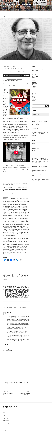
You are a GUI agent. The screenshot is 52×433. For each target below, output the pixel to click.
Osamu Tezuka (13, 296)
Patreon (46, 132)
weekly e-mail (39, 121)
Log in (33, 143)
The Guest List (26, 12)
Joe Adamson (11, 292)
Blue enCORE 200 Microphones (11, 244)
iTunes (4, 189)
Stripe (34, 135)
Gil (15, 66)
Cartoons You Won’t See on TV (5, 109)
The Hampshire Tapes (11, 16)
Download (19, 79)
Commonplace (22, 16)
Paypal (47, 133)
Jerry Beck (5, 92)
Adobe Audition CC (16, 252)
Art (6, 286)
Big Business (10, 286)
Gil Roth (37, 69)
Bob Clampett (22, 289)
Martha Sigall (12, 295)
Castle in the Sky (21, 227)
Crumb (16, 290)
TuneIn (13, 80)
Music (14, 287)
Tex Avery (17, 297)
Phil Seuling (21, 296)
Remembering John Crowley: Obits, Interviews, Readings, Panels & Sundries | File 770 (40, 160)
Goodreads (34, 97)
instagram (16, 253)
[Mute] (24, 75)
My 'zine (34, 93)
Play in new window (11, 79)
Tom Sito (7, 298)
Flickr (33, 96)
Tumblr (23, 189)
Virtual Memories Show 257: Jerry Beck (16, 71)
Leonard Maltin (9, 294)
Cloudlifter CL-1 (13, 249)
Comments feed (35, 148)
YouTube (34, 86)
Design (6, 287)
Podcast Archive (35, 76)
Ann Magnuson (8, 289)
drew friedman (23, 290)
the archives (24, 183)
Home (4, 12)
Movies (11, 287)
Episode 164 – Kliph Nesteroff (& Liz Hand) (6, 275)
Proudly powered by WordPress (9, 430)
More (20, 80)
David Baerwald (13, 240)
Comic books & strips (20, 286)
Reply (8, 344)
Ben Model (15, 289)
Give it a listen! (15, 132)
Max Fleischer (20, 295)
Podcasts (19, 287)
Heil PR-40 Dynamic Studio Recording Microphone (15, 247)
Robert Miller (35, 174)
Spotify (10, 80)
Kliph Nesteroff (24, 293)
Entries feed (34, 146)
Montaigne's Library (36, 94)
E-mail (33, 89)
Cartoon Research (12, 235)
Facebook (18, 189)
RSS (17, 80)
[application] (16, 75)
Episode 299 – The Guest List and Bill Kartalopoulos (24, 275)
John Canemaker (19, 292)
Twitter (8, 189)
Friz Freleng (13, 291)
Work (33, 100)
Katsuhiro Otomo (14, 293)
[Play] (4, 75)
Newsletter (29, 16)
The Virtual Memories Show (24, 4)
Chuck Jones (11, 290)
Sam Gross (12, 297)
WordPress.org (35, 150)
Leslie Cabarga (18, 294)
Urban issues (26, 287)
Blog (4, 16)
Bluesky (34, 82)
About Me (36, 16)
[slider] (27, 75)
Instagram (13, 189)
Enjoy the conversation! (8, 183)
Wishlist (34, 99)
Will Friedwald (14, 298)
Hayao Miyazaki (22, 291)
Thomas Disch (24, 297)
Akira (8, 227)
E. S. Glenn (34, 170)
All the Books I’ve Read (37, 12)
